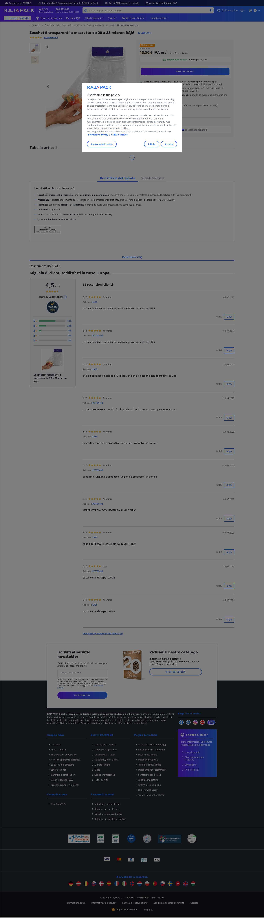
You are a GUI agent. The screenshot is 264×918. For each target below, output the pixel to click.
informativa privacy (98, 134)
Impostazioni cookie (102, 144)
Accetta (169, 144)
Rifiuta (151, 144)
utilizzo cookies (119, 134)
